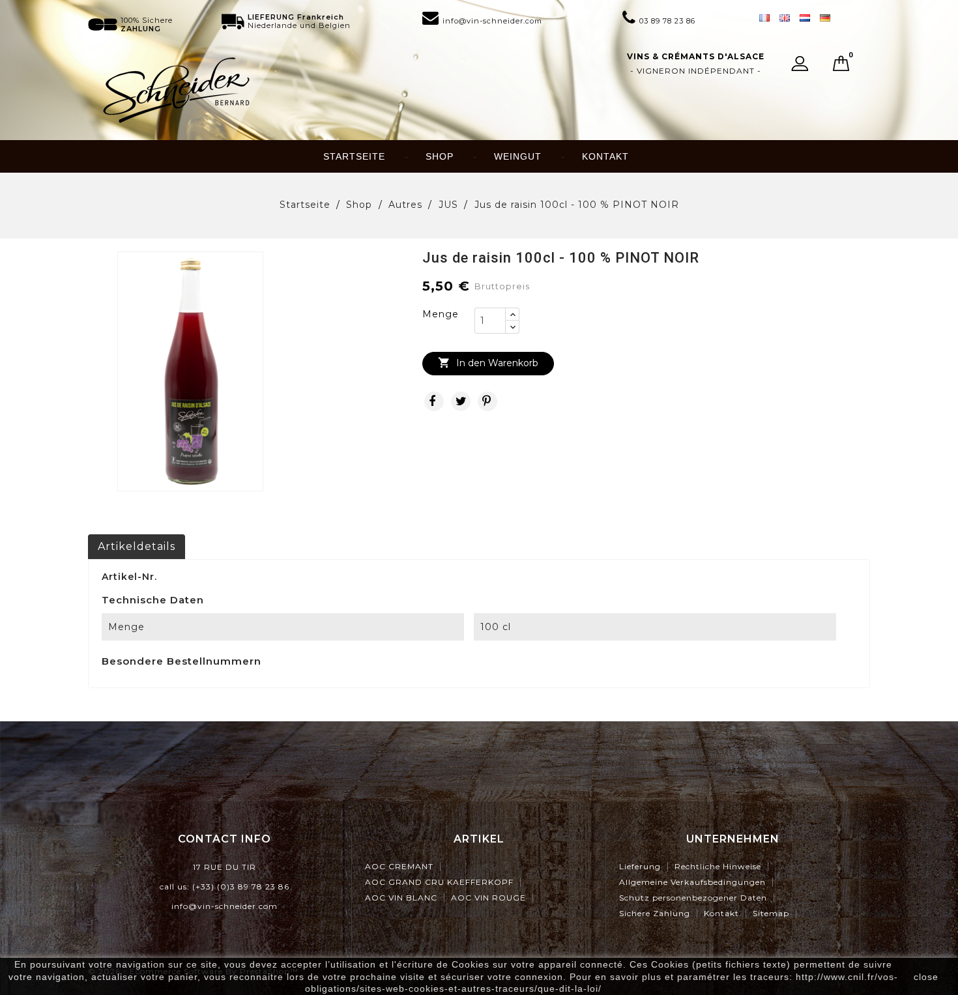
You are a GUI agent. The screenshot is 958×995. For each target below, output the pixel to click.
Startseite (354, 156)
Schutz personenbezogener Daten (693, 897)
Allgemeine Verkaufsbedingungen (692, 882)
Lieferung (640, 866)
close (926, 977)
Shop (440, 156)
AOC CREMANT (399, 866)
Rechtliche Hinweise (718, 866)
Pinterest (487, 401)
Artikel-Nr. (129, 577)
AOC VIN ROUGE (488, 897)
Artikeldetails (136, 546)
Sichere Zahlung (654, 913)
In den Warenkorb (488, 362)
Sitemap (771, 913)
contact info (224, 839)
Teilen (434, 401)
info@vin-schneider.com (224, 906)
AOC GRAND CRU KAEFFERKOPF (439, 882)
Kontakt (605, 156)
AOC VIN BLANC (401, 897)
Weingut (518, 156)
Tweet (461, 401)
